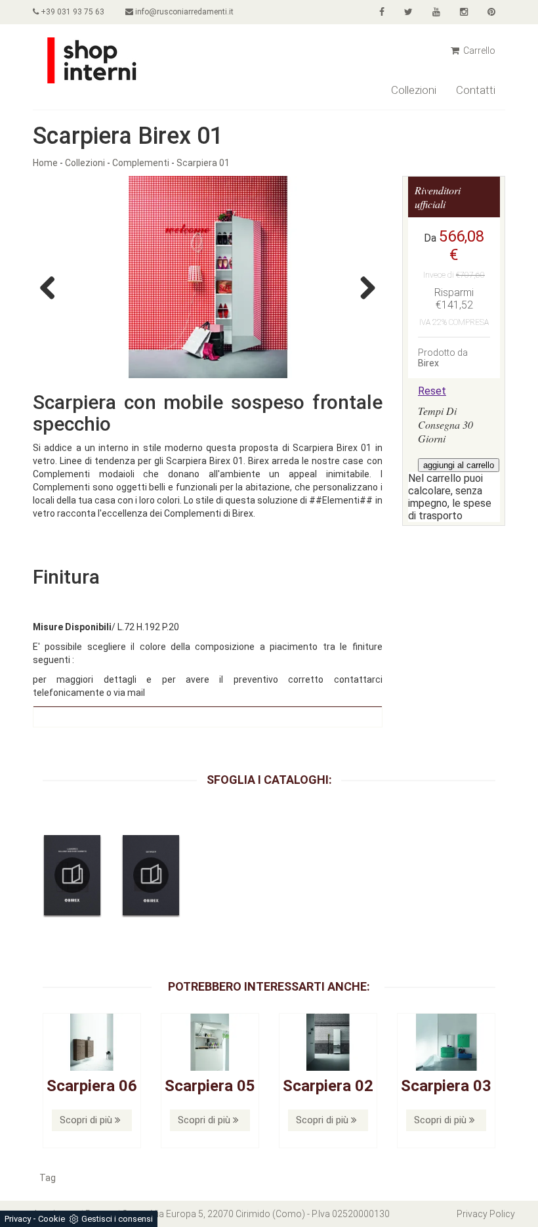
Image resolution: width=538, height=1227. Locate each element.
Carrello (478, 50)
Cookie (51, 1219)
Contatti (475, 90)
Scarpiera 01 (203, 163)
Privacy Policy (486, 1214)
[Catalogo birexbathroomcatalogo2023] (150, 875)
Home (45, 163)
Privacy (18, 1219)
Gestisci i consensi (117, 1219)
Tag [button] (47, 1178)
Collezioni (413, 90)
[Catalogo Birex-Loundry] (72, 875)
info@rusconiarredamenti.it (183, 11)
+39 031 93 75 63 (71, 11)
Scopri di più (87, 1120)
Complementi (140, 163)
